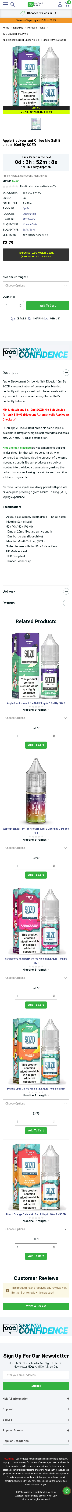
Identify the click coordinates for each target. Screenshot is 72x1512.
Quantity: (9, 296)
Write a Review (36, 1306)
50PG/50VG (29, 229)
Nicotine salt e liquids (17, 447)
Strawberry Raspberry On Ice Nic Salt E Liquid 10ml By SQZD (36, 961)
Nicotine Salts (30, 224)
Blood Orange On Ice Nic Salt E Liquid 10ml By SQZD (36, 1214)
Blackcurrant (29, 213)
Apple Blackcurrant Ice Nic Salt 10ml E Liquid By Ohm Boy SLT (36, 831)
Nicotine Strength (15, 277)
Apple (26, 208)
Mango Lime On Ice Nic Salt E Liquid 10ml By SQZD (36, 1088)
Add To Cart (36, 744)
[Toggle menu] (5, 4)
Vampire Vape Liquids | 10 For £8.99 (36, 20)
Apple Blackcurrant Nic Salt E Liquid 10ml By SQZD (36, 703)
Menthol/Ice (29, 219)
